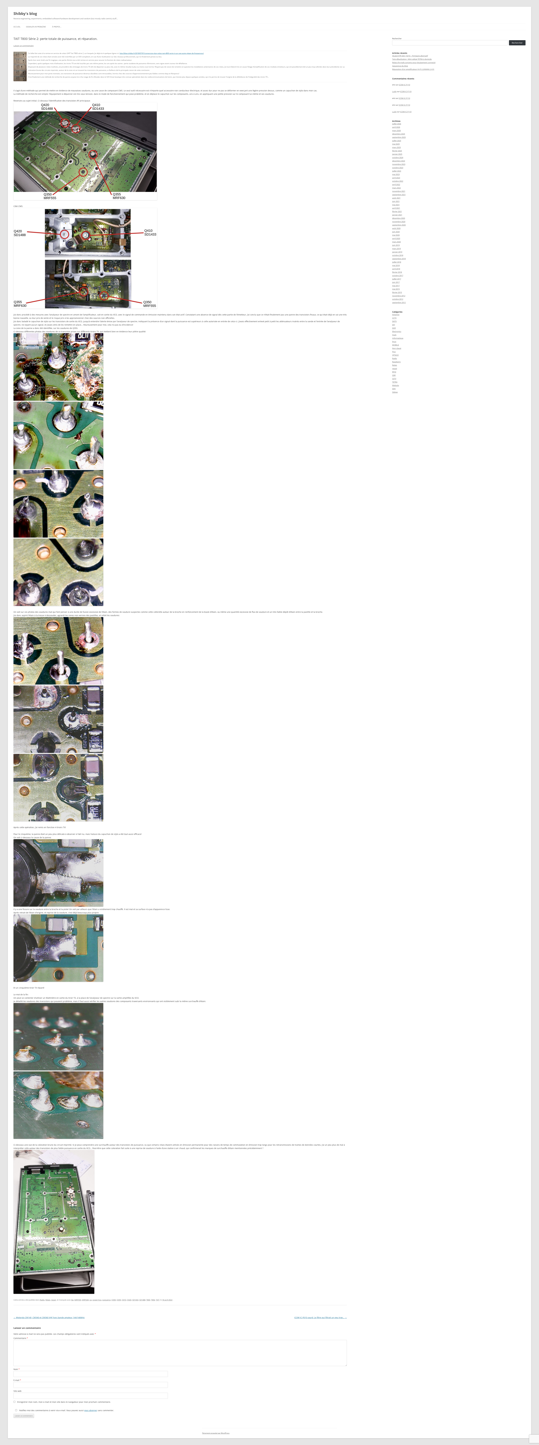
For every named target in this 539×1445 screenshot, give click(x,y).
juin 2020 (396, 231)
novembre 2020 (398, 221)
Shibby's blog (25, 13)
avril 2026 (396, 127)
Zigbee (395, 392)
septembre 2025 (399, 137)
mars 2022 (396, 188)
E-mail (17, 1380)
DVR (394, 328)
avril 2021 (396, 208)
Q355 (119, 1300)
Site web (17, 1391)
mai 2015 (396, 289)
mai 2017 (396, 285)
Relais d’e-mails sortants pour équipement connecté (413, 62)
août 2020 (396, 228)
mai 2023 (396, 174)
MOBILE (395, 345)
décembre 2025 (398, 134)
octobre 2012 (397, 299)
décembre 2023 (398, 161)
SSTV (394, 378)
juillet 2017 (396, 279)
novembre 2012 (398, 295)
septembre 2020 (399, 225)
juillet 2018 (396, 262)
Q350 (113, 1300)
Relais (47, 1300)
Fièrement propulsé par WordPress (215, 1433)
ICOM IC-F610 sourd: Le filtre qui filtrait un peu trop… (320, 1317)
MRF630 (85, 1300)
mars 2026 (396, 130)
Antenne (395, 314)
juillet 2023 (396, 171)
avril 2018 (396, 269)
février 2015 (397, 292)
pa (91, 1300)
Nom (16, 1369)
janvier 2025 (397, 154)
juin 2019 (396, 245)
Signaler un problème (36, 27)
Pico (394, 351)
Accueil (16, 27)
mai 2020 (396, 235)
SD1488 (142, 1300)
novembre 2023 (398, 164)
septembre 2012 (399, 302)
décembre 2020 (398, 218)
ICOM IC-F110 (404, 84)
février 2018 (397, 272)
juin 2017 (396, 282)
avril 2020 (396, 238)
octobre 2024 (397, 157)
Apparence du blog (400, 66)
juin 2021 (396, 201)
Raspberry (396, 362)
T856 (153, 1300)
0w (72, 1300)
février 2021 (397, 211)
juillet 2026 (396, 124)
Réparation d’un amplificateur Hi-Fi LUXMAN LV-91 (413, 69)
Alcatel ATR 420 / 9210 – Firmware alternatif (410, 56)
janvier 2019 (397, 252)
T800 (148, 1300)
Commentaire (20, 1338)
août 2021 (396, 198)
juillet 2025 (396, 140)
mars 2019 (396, 248)
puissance (106, 1300)
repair (53, 1300)
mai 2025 (396, 144)
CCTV (394, 318)
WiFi (394, 388)
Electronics (396, 331)
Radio (42, 1300)
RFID (394, 372)
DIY (393, 324)
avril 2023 (396, 177)
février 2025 (397, 150)
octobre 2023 (397, 167)
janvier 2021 (397, 215)
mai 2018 (396, 265)
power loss (97, 1300)
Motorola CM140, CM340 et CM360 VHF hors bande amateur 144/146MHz (49, 1317)
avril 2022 (396, 184)
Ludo (394, 91)
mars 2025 (396, 147)
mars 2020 (396, 242)
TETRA (394, 382)
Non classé (396, 348)
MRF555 (77, 1300)
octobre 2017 (397, 275)
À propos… (56, 27)
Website (395, 385)
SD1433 (135, 1300)
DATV (394, 321)
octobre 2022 (397, 181)
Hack (394, 335)
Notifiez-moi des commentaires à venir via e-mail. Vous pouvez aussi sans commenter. (66, 1410)
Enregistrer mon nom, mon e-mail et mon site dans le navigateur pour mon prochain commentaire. (64, 1402)
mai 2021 (396, 204)
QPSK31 (395, 355)
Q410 (124, 1300)
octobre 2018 (397, 255)
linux (394, 341)
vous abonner (90, 1410)
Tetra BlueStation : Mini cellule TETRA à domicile (412, 59)
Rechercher (397, 38)
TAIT (157, 1300)
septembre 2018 (399, 258)
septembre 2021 (399, 194)
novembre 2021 (398, 191)
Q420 (129, 1300)
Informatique (397, 338)
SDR (394, 375)
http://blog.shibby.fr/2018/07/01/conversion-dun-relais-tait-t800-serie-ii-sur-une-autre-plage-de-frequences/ (162, 53)
